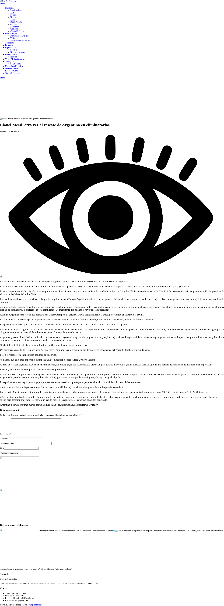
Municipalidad (16, 10)
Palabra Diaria (11, 54)
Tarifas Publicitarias (13, 73)
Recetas (13, 57)
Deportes (9, 45)
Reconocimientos (12, 71)
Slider (12, 19)
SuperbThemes (36, 605)
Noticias (13, 17)
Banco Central (16, 22)
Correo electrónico (8, 443)
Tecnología (9, 43)
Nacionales (9, 8)
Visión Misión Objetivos (15, 59)
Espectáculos (10, 47)
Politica (13, 15)
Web (2, 448)
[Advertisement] (112, 98)
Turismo (13, 38)
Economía (14, 26)
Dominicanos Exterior (19, 36)
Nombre (4, 438)
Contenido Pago (17, 31)
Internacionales (11, 33)
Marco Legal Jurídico (14, 66)
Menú (2, 3)
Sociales (13, 50)
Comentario (5, 434)
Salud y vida (10, 61)
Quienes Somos (11, 68)
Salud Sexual (15, 64)
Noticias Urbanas (17, 52)
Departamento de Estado (20, 40)
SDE (12, 12)
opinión (13, 24)
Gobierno (14, 29)
